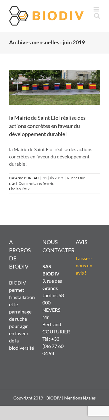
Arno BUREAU (27, 178)
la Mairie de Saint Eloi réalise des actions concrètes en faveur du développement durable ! (47, 125)
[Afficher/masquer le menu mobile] (97, 9)
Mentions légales (80, 397)
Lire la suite (18, 188)
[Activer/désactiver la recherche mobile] (97, 15)
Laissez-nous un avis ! (84, 265)
